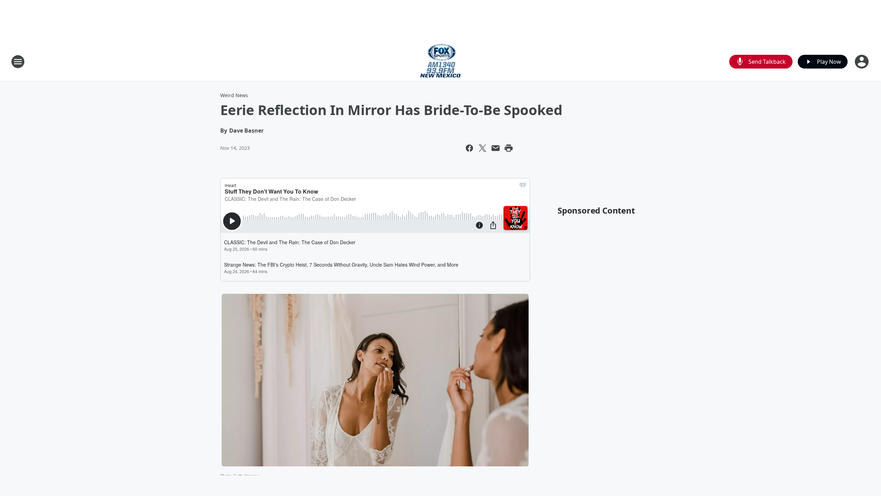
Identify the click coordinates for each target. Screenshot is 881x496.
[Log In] (862, 62)
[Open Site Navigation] (18, 62)
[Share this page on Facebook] (469, 148)
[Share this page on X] (482, 148)
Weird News (234, 95)
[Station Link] (440, 61)
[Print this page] (508, 148)
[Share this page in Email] (495, 148)
